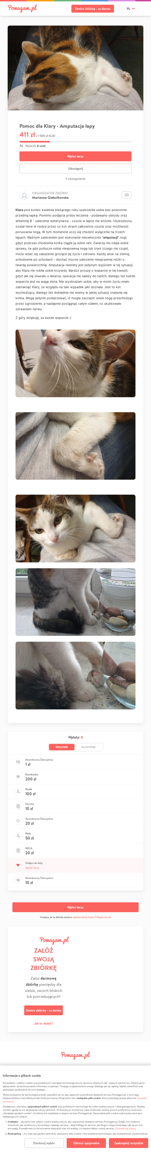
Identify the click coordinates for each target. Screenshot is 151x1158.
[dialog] (75, 1111)
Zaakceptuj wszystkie (128, 1143)
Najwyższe (88, 747)
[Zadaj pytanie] (127, 194)
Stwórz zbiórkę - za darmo (92, 8)
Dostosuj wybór (44, 1143)
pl (128, 8)
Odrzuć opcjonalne (86, 1143)
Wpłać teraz (75, 156)
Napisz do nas (104, 917)
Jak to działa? (43, 1023)
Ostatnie (62, 747)
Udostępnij (75, 168)
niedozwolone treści (83, 917)
